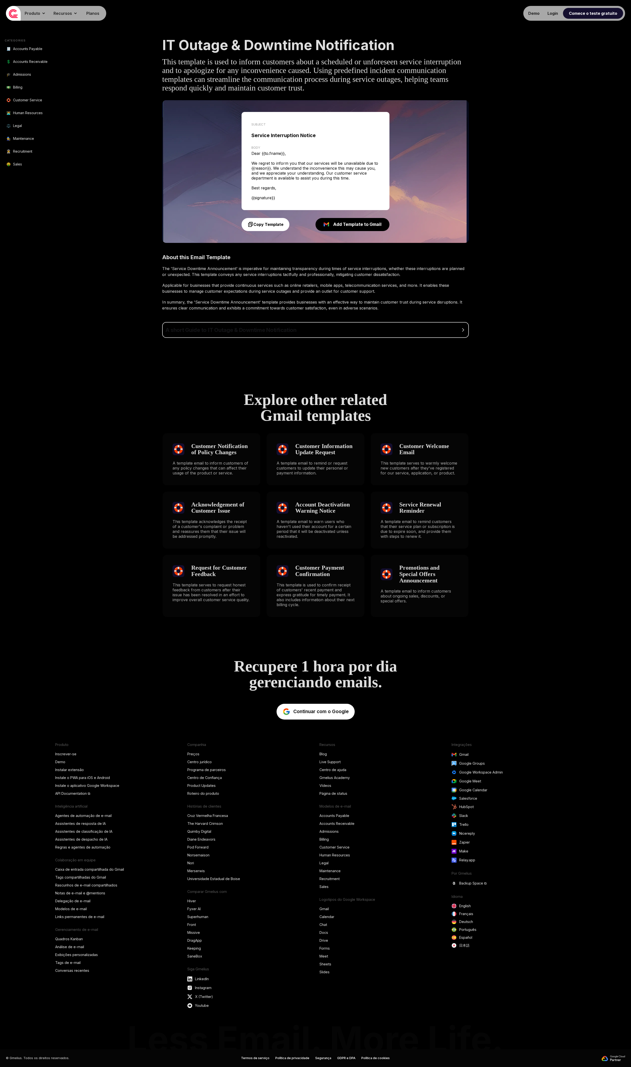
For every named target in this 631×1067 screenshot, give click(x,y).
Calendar (326, 917)
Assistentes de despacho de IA (81, 839)
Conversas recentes (72, 970)
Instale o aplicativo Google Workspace (87, 785)
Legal (324, 863)
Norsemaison (198, 855)
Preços (193, 754)
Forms (324, 948)
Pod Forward (198, 847)
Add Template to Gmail (357, 224)
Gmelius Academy (334, 778)
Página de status (333, 793)
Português (467, 929)
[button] (35, 13)
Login (552, 13)
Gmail (324, 909)
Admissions (329, 831)
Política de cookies (375, 1058)
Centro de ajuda (332, 770)
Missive (193, 932)
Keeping (194, 948)
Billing (324, 839)
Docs (323, 932)
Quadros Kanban (69, 939)
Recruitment (329, 879)
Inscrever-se (65, 754)
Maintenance (330, 871)
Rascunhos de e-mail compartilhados (86, 885)
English (465, 906)
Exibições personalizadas (76, 955)
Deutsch (466, 922)
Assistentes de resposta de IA (80, 823)
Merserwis (196, 871)
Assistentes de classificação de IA (83, 831)
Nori (190, 863)
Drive (323, 940)
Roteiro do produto (203, 793)
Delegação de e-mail (72, 901)
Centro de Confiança (204, 778)
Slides (324, 972)
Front (191, 924)
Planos (92, 13)
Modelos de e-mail (71, 909)
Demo (60, 762)
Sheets (325, 964)
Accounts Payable (334, 816)
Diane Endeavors (201, 839)
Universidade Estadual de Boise (213, 879)
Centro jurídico (199, 762)
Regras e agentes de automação (82, 847)
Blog (323, 754)
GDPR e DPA (346, 1058)
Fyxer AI (194, 909)
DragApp (194, 940)
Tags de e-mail (68, 962)
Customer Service (334, 847)
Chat (323, 924)
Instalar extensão (69, 770)
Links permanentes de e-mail (79, 917)
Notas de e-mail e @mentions (80, 893)
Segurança (323, 1058)
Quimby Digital (199, 831)
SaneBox (194, 956)
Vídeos (325, 785)
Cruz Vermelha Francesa (207, 816)
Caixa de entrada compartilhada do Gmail (89, 869)
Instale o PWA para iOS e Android (82, 778)
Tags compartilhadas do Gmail (80, 877)
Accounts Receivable (336, 823)
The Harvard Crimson (205, 823)
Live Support (330, 762)
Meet (323, 956)
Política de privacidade (292, 1058)
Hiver (191, 901)
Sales (324, 887)
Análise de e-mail (69, 947)
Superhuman (197, 917)
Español (465, 937)
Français (466, 914)
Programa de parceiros (206, 770)
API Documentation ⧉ (72, 793)
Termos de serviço (255, 1058)
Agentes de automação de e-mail (83, 816)
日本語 (464, 945)
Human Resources (334, 855)
